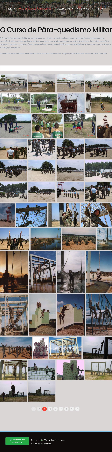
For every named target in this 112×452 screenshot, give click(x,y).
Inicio (9, 9)
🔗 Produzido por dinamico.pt (17, 441)
